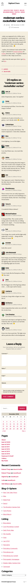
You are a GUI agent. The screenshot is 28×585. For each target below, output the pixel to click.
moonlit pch (17, 473)
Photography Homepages (11, 559)
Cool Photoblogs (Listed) (11, 526)
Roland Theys (6, 469)
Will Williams (6, 484)
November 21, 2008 (19, 25)
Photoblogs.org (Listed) (10, 556)
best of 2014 (6, 454)
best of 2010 (6, 444)
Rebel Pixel (6, 500)
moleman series (8, 12)
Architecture (8, 10)
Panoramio (6, 545)
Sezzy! (5, 503)
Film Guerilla (7, 534)
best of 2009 (6, 442)
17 (3, 426)
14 (17, 424)
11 (6, 424)
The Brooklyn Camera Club (11, 507)
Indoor (22, 10)
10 (3, 424)
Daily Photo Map (8, 530)
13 (14, 424)
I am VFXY (6, 541)
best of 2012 (6, 449)
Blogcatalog (7, 523)
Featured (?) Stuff (7, 456)
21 (17, 426)
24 (3, 428)
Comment (5, 353)
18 (6, 426)
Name (4, 368)
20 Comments (15, 27)
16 (24, 424)
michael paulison (18, 52)
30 (24, 428)
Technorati (6, 566)
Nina (4, 496)
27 (14, 428)
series (23, 12)
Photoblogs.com (8, 552)
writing (4, 54)
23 (24, 426)
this (24, 59)
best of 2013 (6, 451)
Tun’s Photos (7, 511)
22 (21, 426)
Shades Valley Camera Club (11, 563)
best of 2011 (6, 447)
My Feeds (5, 461)
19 (10, 426)
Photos (17, 12)
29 (21, 428)
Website (4, 383)
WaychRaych (7, 514)
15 (21, 424)
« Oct (4, 431)
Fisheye (16, 10)
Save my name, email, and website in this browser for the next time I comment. (13, 391)
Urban (14, 14)
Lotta (3, 480)
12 (10, 424)
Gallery (4, 458)
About (4, 440)
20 (14, 426)
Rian (9, 25)
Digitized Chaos (14, 3)
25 (7, 428)
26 (10, 428)
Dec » (24, 431)
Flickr (4, 537)
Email (3, 376)
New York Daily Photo (10, 492)
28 (17, 428)
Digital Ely (5, 476)
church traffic (17, 469)
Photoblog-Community (10, 548)
